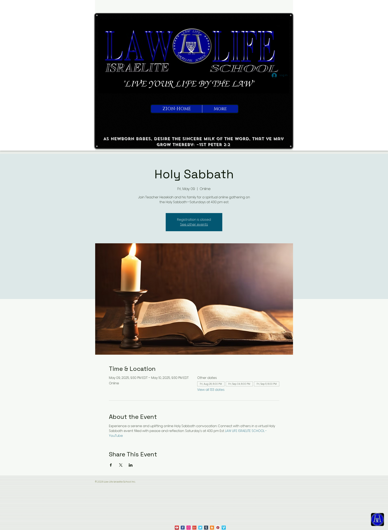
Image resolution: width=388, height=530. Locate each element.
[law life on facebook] (183, 528)
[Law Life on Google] (194, 528)
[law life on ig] (189, 528)
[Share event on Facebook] (111, 465)
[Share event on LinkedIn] (131, 465)
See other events (194, 224)
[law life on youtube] (177, 528)
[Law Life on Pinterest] (218, 528)
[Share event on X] (121, 465)
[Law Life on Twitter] (200, 528)
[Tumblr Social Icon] (206, 528)
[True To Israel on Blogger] (212, 528)
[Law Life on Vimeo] (224, 528)
